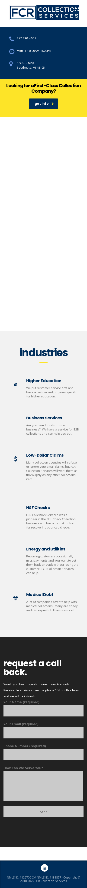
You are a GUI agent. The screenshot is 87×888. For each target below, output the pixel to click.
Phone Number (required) (24, 746)
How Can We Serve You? (23, 768)
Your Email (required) (21, 724)
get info (42, 103)
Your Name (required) (21, 702)
